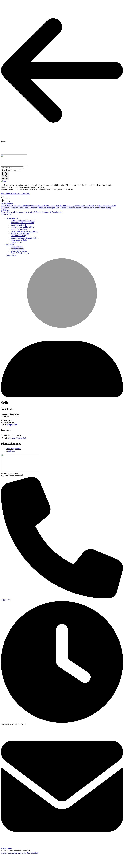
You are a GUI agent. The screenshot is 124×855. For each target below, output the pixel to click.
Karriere (4, 853)
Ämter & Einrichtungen (53, 212)
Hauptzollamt (12, 425)
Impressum (22, 853)
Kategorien (5, 210)
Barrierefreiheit (32, 853)
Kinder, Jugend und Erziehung (77, 206)
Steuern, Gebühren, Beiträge (67, 208)
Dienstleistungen (7, 212)
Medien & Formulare (36, 212)
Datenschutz (12, 853)
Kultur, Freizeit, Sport (97, 206)
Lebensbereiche (7, 203)
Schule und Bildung (45, 208)
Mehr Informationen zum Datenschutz (15, 193)
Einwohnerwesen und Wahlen (38, 206)
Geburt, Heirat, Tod (57, 206)
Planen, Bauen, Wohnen (27, 208)
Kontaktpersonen (21, 212)
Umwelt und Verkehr (90, 208)
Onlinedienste (6, 214)
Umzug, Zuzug (105, 208)
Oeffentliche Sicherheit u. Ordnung (24, 231)
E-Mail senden (6, 849)
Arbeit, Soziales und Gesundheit (13, 206)
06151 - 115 (5, 600)
